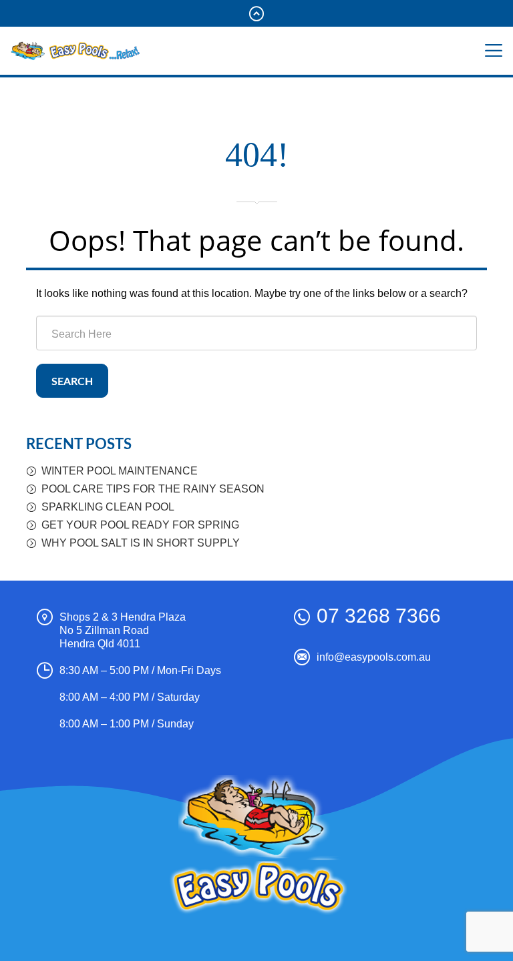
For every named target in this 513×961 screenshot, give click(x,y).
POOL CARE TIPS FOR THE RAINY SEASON (153, 489)
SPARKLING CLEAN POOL (107, 507)
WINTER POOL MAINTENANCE (119, 470)
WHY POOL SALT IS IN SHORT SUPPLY (140, 543)
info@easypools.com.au (374, 657)
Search (72, 381)
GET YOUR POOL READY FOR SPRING (140, 525)
